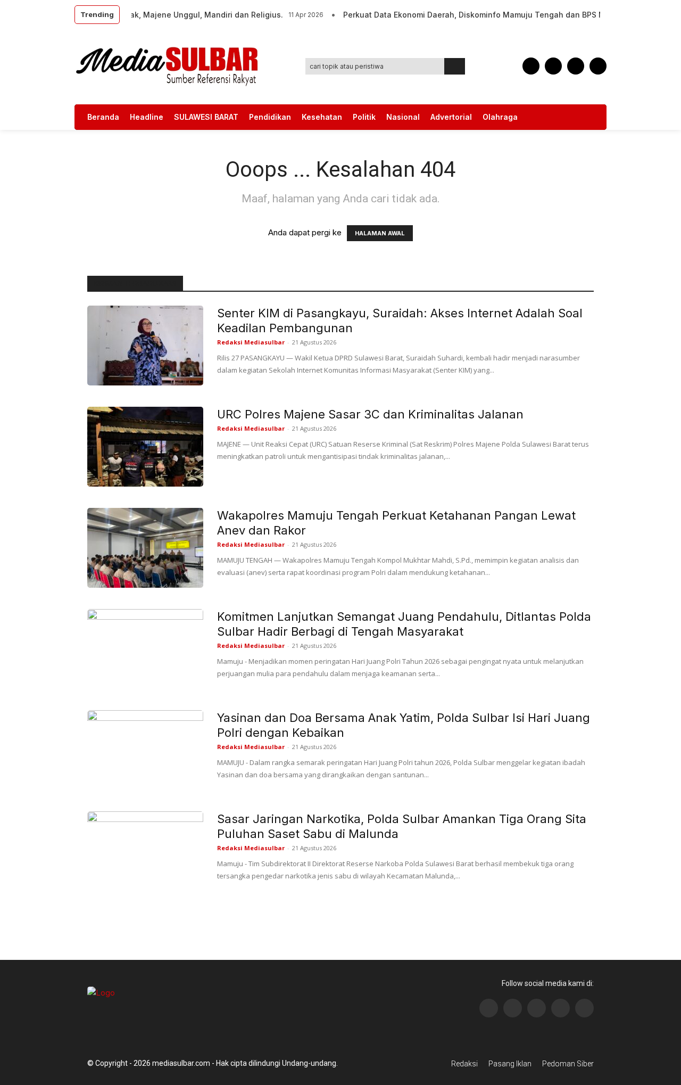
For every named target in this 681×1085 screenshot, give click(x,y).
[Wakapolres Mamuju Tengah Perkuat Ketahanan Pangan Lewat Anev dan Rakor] (145, 548)
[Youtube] (598, 66)
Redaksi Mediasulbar (251, 342)
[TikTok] (553, 66)
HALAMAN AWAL (380, 233)
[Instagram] (512, 1008)
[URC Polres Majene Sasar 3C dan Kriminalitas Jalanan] (145, 447)
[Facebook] (530, 66)
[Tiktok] (560, 1008)
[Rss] (584, 1008)
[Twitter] (575, 66)
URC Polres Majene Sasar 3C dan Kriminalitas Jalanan (370, 414)
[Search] (455, 66)
